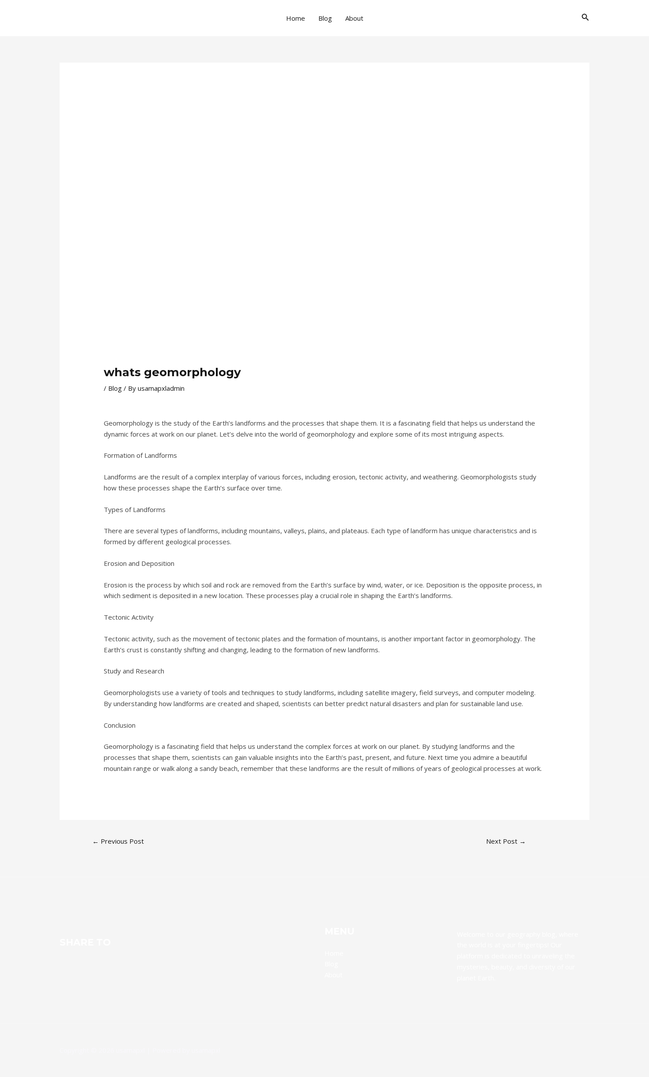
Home (295, 18)
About (354, 18)
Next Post (506, 841)
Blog (325, 18)
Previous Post (118, 841)
